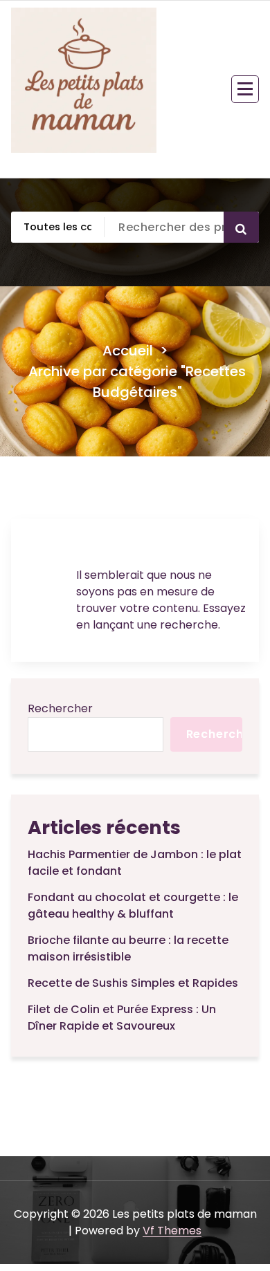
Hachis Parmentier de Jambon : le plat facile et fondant (135, 862)
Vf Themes (172, 1230)
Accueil (127, 350)
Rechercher (60, 708)
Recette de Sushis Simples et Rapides (133, 983)
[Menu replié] (245, 89)
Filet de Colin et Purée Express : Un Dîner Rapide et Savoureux (122, 1017)
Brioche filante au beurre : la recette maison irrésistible (128, 948)
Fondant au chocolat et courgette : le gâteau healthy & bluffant (133, 905)
